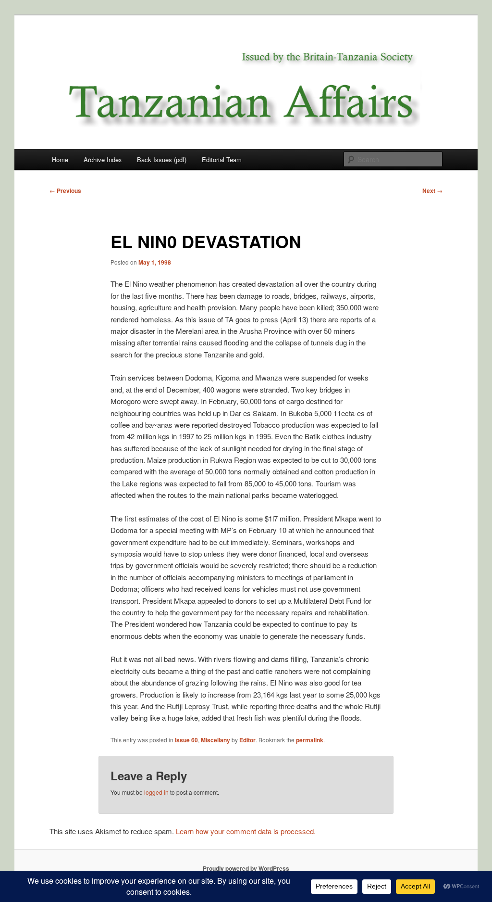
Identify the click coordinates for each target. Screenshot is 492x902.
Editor (247, 740)
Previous (65, 190)
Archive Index (103, 159)
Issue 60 (186, 740)
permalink (309, 740)
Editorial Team (222, 159)
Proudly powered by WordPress (246, 868)
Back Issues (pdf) (161, 159)
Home (60, 159)
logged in (156, 792)
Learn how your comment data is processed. (246, 831)
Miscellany (215, 740)
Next (432, 190)
